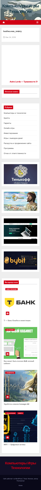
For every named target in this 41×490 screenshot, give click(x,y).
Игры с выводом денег (13, 138)
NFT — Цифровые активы (14, 444)
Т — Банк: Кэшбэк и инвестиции (17, 320)
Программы (9, 148)
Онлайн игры (9, 128)
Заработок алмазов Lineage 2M (16, 404)
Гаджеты (7, 123)
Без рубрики (10, 329)
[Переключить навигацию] (37, 22)
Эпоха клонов (10, 413)
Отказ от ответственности (15, 153)
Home (20, 485)
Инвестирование (11, 133)
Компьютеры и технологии (15, 113)
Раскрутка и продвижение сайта (17, 143)
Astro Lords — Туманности (23, 81)
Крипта (7, 118)
